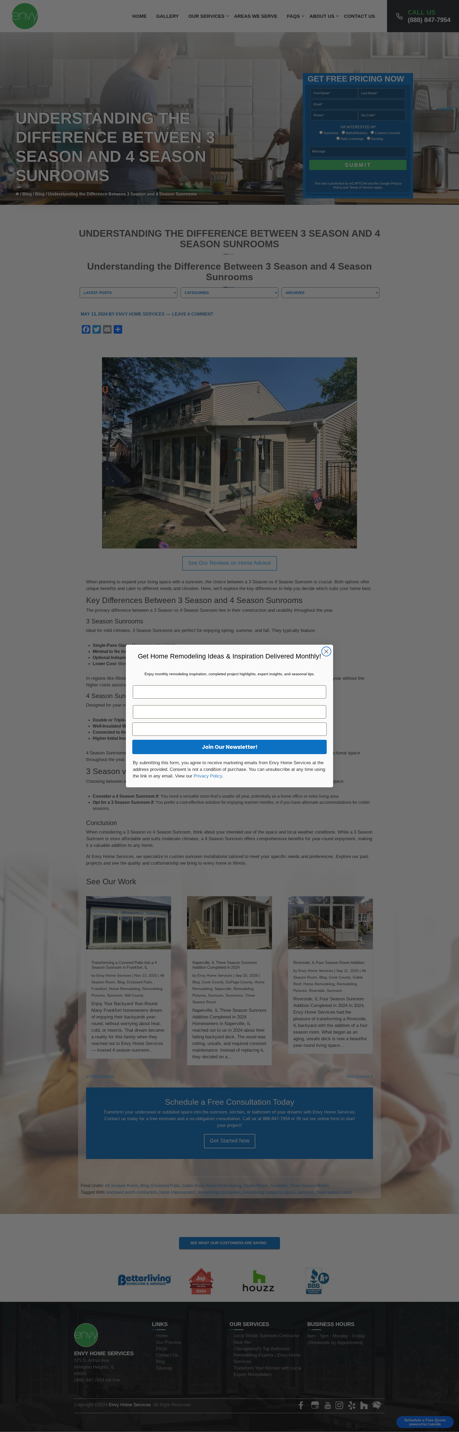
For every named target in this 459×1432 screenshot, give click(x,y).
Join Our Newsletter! (229, 747)
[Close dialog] (326, 651)
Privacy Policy (208, 776)
